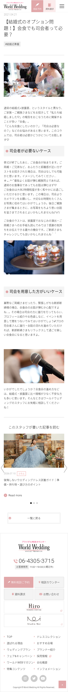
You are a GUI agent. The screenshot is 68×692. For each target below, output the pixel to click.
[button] (31, 503)
